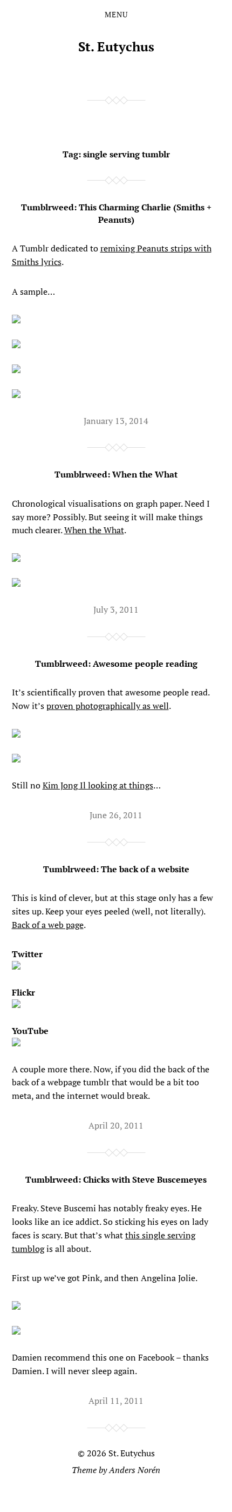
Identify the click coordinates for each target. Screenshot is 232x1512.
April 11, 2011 (116, 1401)
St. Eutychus (116, 46)
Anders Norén (134, 1470)
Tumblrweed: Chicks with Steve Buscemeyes (116, 1179)
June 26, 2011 (116, 815)
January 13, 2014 (116, 421)
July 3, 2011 (116, 609)
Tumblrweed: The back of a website (116, 869)
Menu (116, 14)
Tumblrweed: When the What (116, 474)
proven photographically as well (107, 706)
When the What (94, 530)
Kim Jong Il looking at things (98, 785)
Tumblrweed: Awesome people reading (116, 663)
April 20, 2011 (116, 1125)
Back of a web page (48, 925)
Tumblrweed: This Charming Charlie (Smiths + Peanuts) (116, 213)
